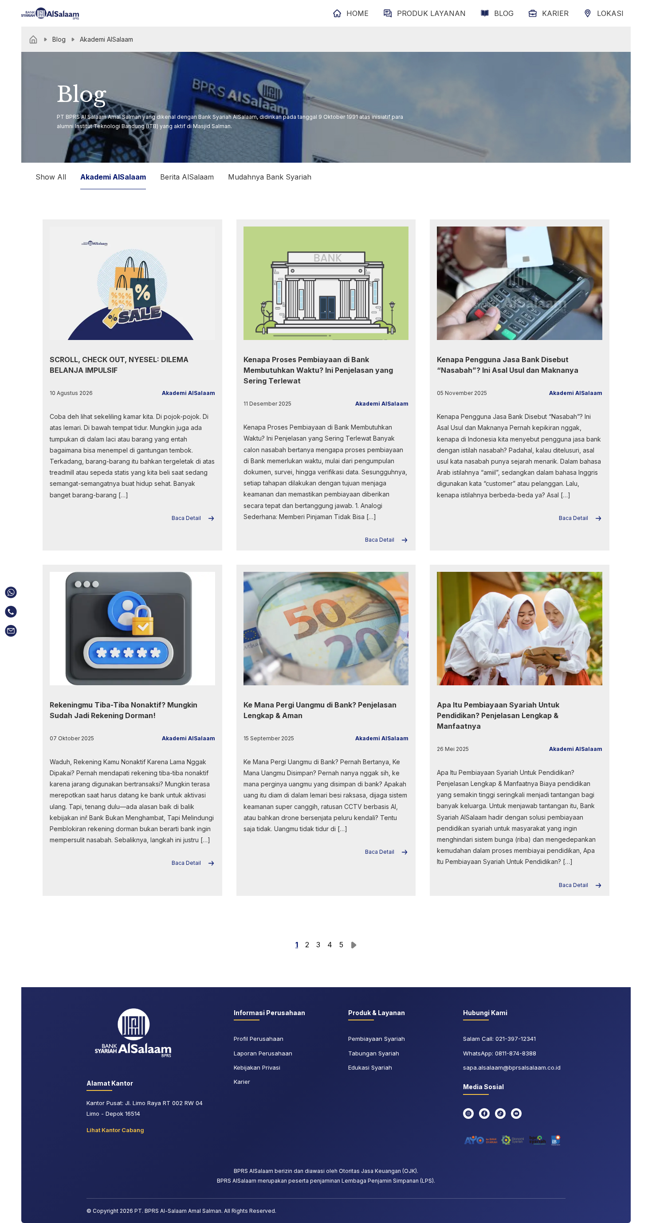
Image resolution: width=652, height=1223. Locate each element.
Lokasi (610, 13)
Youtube (516, 1113)
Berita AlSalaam (187, 176)
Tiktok (500, 1113)
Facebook (484, 1113)
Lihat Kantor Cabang (115, 1129)
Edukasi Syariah (370, 1067)
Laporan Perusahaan (263, 1053)
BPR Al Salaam (133, 1032)
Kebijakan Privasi (257, 1067)
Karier (555, 13)
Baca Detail (186, 518)
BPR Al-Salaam (50, 13)
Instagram (468, 1113)
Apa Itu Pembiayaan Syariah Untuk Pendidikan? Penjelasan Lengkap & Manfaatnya (498, 715)
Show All (50, 176)
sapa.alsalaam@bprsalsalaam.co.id (512, 1067)
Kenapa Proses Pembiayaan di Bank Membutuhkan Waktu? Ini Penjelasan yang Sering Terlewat (318, 370)
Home (357, 13)
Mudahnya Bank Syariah (269, 176)
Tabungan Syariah (373, 1053)
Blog (504, 13)
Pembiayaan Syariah (376, 1038)
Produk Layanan (431, 13)
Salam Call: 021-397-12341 (499, 1038)
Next (353, 945)
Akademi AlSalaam (113, 176)
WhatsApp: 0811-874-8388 (499, 1053)
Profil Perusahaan (258, 1038)
